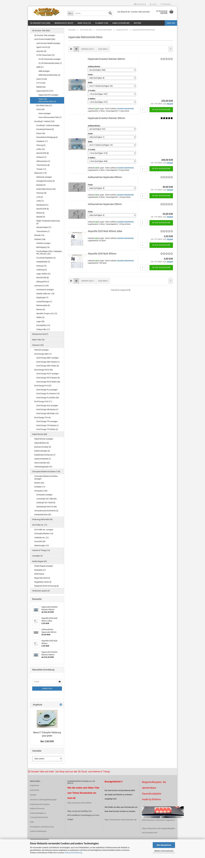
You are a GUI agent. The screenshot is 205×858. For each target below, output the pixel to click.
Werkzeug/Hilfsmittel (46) (42, 519)
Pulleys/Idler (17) (43, 329)
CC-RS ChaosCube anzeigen (49, 59)
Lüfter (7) (40, 201)
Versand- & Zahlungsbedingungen (43, 800)
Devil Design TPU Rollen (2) (47, 429)
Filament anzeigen (41, 350)
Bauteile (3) (40, 185)
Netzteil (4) (40, 217)
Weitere (137, 23)
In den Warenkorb (161, 110)
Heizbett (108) (39, 239)
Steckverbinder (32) (42, 463)
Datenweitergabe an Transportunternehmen (39, 815)
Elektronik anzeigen (44, 177)
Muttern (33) (39, 483)
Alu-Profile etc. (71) (39, 525)
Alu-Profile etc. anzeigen (43, 530)
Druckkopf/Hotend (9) (45, 129)
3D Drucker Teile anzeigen (44, 35)
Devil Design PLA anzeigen (46, 390)
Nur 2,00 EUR (47, 741)
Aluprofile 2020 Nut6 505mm (102, 253)
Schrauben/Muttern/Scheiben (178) (46, 471)
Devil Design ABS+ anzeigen (47, 358)
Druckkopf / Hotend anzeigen (48, 125)
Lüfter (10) (40, 149)
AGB (31, 822)
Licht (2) (39, 197)
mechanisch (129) (41, 286)
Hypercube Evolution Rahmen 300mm (106, 118)
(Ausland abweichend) (125, 109)
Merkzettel (166, 4)
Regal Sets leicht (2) (42, 578)
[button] (140, 4)
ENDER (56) (41, 87)
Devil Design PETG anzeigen (47, 374)
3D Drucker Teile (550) (40, 23)
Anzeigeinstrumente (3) (45, 181)
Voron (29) (40, 109)
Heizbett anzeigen (43, 243)
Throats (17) (41, 169)
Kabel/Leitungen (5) (42, 451)
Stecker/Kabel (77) (43, 227)
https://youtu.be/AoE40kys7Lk (79, 811)
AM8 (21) (40, 67)
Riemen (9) (40, 309)
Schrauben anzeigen (44, 495)
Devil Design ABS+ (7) (43, 354)
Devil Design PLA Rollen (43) (47, 398)
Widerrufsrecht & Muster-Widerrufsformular (40, 806)
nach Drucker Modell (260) (44, 39)
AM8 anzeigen (44, 71)
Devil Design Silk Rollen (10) (47, 413)
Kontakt (33, 795)
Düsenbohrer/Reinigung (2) (47, 137)
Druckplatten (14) (43, 325)
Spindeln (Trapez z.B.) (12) (46, 313)
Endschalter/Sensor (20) (46, 189)
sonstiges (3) (37, 556)
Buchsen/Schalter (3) (42, 447)
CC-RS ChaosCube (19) (45, 55)
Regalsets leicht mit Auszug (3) (46, 586)
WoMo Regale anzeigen (43, 566)
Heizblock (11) (42, 141)
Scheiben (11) (39, 487)
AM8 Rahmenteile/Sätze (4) (49, 75)
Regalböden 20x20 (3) (42, 582)
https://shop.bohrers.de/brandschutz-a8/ (121, 820)
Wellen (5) (40, 317)
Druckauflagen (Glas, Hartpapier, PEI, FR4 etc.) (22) (49, 252)
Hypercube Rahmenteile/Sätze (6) (47, 100)
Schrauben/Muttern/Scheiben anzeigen (46, 477)
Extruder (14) (39, 235)
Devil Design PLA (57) (42, 386)
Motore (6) (40, 213)
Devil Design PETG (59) (43, 370)
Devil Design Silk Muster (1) (47, 409)
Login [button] (153, 4)
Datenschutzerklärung (73, 853)
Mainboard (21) (42, 205)
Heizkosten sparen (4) (41, 591)
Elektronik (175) (40, 173)
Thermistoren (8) (43, 165)
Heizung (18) (41, 193)
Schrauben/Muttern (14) (43, 533)
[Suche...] (110, 13)
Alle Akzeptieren (164, 845)
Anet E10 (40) (41, 79)
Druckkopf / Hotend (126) (44, 121)
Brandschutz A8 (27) (64, 23)
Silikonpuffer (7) (42, 282)
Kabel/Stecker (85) (121, 23)
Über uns (171, 23)
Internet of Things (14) (41, 550)
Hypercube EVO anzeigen (48, 95)
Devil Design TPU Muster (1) (47, 425)
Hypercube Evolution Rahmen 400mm (106, 59)
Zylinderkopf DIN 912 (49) (46, 507)
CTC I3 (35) (40, 83)
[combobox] (87, 49)
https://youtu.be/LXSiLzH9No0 (79, 803)
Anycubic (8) (41, 51)
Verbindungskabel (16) (43, 467)
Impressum (34, 785)
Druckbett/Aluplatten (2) (46, 258)
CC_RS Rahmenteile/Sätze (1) (50, 63)
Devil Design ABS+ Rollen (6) (47, 366)
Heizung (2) (40, 145)
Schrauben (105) (40, 491)
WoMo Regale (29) (39, 561)
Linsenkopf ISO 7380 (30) (46, 499)
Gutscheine (34, 790)
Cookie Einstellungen (38, 831)
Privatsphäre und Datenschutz (42, 827)
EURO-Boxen (39, 574)
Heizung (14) (41, 266)
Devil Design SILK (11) (43, 401)
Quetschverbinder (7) (42, 459)
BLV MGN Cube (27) (44, 105)
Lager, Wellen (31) (43, 274)
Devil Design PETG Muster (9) (48, 378)
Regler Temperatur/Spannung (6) (48, 222)
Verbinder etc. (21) (41, 537)
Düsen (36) (40, 133)
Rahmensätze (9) (43, 305)
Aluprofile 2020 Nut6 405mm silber (105, 231)
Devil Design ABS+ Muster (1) (48, 362)
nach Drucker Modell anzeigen (48, 43)
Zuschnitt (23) (39, 541)
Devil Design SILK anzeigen (47, 405)
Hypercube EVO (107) (44, 91)
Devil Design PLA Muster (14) (48, 394)
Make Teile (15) (84, 23)
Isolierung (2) (41, 270)
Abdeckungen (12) (41, 545)
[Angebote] (61, 704)
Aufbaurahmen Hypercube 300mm (105, 204)
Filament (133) (101, 23)
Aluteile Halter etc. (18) (45, 294)
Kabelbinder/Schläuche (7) (44, 455)
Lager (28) (40, 321)
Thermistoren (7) (43, 231)
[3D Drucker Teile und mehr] (46, 11)
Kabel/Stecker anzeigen (43, 439)
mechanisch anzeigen (45, 290)
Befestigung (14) (43, 247)
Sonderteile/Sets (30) (42, 515)
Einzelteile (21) (40, 570)
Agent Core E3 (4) (43, 47)
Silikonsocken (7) (43, 161)
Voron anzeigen (44, 113)
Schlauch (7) (41, 157)
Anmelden (47, 689)
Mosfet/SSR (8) (42, 153)
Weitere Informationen (163, 851)
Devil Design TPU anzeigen (47, 421)
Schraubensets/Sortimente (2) (46, 511)
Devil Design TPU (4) (42, 417)
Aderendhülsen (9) (41, 443)
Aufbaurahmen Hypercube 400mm (105, 177)
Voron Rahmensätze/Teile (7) (49, 117)
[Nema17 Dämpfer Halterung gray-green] (47, 719)
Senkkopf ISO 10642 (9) (45, 503)
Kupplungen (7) (42, 297)
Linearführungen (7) (44, 301)
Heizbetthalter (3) (43, 262)
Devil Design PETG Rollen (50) (48, 382)
